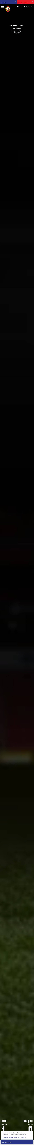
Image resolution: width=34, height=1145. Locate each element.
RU (18, 6)
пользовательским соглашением (19, 1136)
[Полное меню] (2, 7)
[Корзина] (32, 7)
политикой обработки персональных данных (14, 1137)
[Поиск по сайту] (21, 7)
